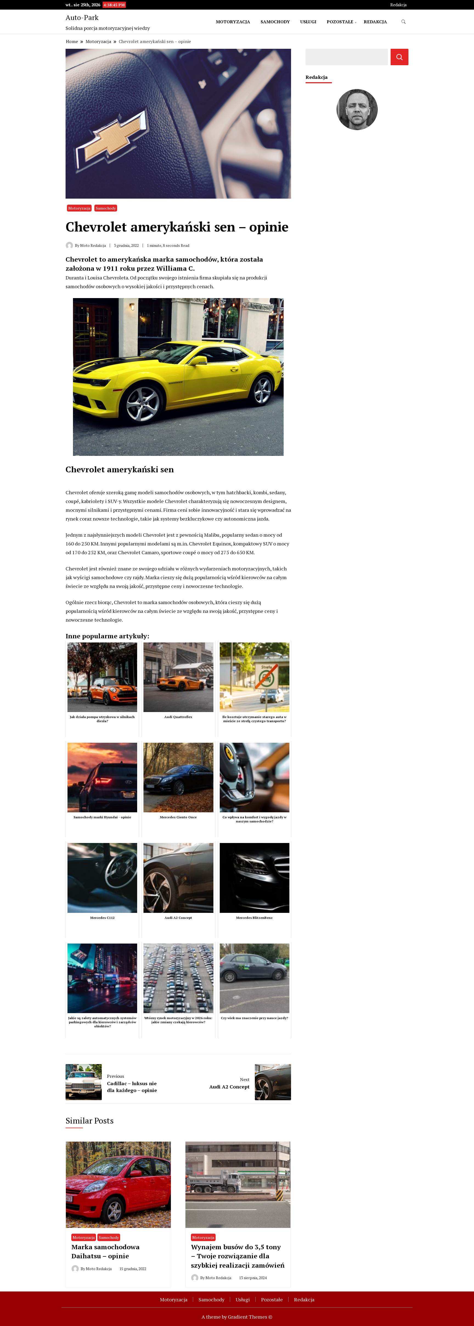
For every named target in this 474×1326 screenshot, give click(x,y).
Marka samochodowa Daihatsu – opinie (105, 1251)
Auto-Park (82, 17)
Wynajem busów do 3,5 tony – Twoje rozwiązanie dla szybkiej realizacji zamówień (237, 1256)
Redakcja (398, 4)
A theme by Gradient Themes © (237, 1316)
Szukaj (399, 57)
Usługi (308, 22)
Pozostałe (340, 22)
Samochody (275, 22)
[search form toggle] (403, 22)
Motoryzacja (233, 22)
